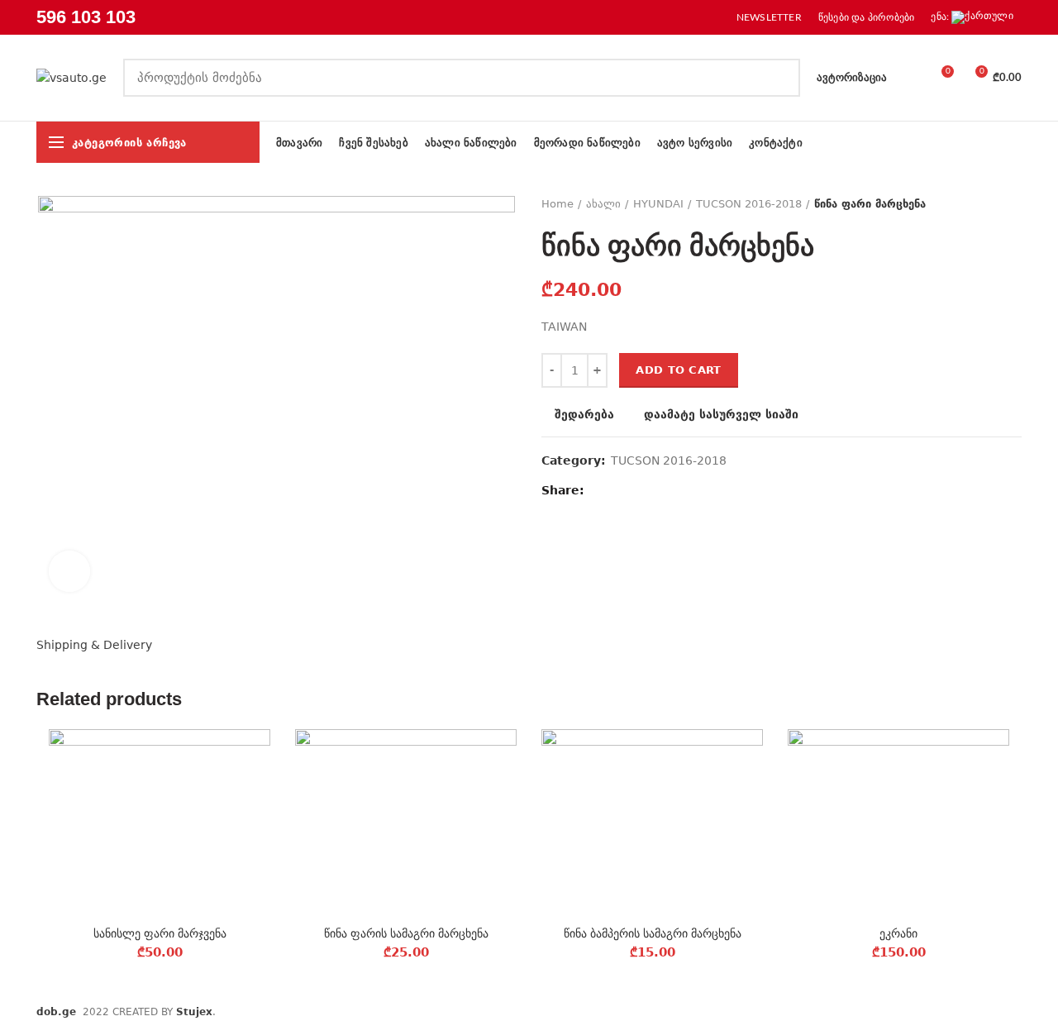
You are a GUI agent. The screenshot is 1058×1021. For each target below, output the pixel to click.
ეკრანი (898, 933)
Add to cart (678, 370)
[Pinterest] (636, 490)
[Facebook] (598, 490)
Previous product (980, 204)
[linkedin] (655, 490)
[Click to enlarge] (69, 571)
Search (777, 78)
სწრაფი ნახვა (258, 830)
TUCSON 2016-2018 (749, 204)
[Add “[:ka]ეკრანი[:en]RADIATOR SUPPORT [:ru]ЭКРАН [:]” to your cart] (996, 793)
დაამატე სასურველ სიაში (721, 414)
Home (557, 204)
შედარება (584, 414)
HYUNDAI (658, 204)
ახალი (603, 204)
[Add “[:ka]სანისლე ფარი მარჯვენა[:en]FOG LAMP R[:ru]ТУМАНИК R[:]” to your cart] (258, 793)
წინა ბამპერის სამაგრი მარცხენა (652, 933)
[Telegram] (674, 490)
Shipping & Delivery (94, 644)
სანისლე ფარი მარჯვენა (159, 933)
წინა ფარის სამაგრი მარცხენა (406, 933)
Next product (1013, 204)
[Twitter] (617, 490)
